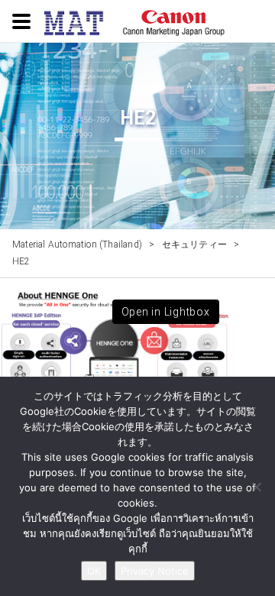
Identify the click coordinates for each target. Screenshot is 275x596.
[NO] (256, 486)
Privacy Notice (155, 571)
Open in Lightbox (165, 312)
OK (94, 571)
